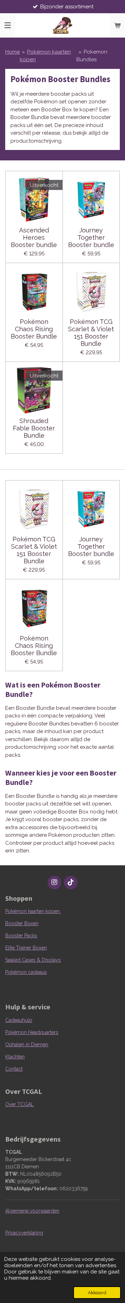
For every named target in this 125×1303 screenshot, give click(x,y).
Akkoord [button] (97, 1292)
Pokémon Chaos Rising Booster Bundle (34, 329)
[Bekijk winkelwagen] (117, 25)
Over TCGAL (19, 1104)
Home (12, 52)
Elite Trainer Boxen (26, 948)
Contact (14, 1069)
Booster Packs (21, 935)
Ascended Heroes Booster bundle (34, 237)
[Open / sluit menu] (7, 25)
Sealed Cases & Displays (33, 960)
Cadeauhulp (18, 1020)
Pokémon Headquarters (31, 1032)
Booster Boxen (22, 923)
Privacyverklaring (24, 1233)
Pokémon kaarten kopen (33, 911)
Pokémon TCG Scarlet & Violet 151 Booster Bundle (91, 332)
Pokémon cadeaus (26, 972)
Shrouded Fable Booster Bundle (34, 428)
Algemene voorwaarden (32, 1211)
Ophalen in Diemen (26, 1044)
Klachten (15, 1056)
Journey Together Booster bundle (91, 237)
